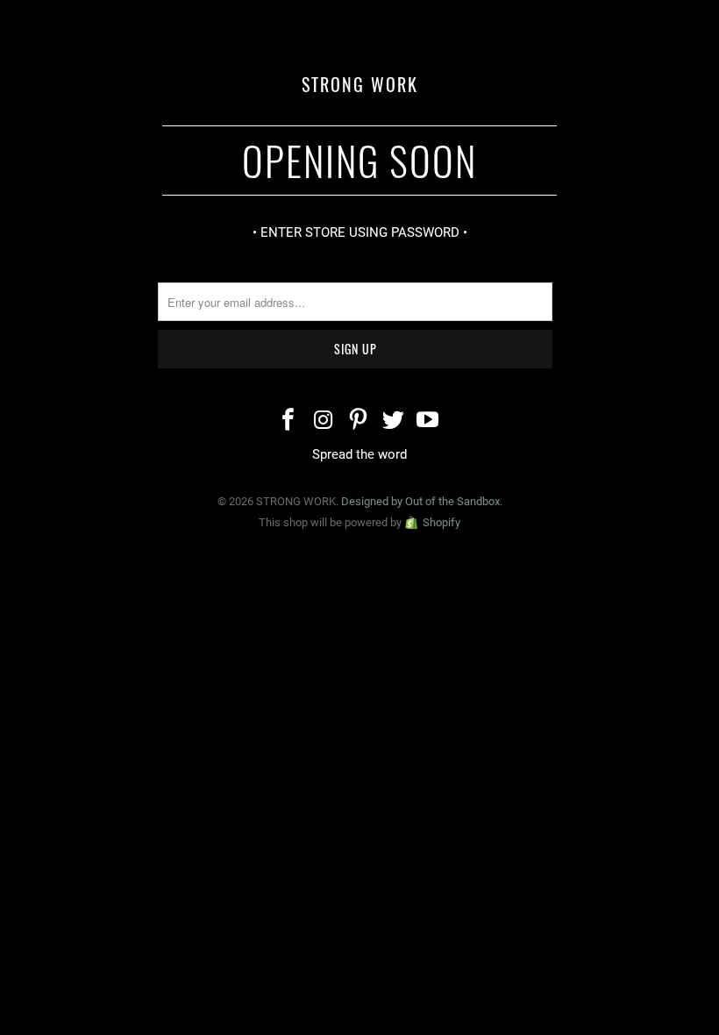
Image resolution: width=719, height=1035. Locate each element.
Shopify (441, 522)
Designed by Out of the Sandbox (420, 501)
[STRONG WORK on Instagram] (323, 421)
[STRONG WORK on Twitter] (394, 421)
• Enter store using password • (360, 232)
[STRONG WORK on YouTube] (429, 421)
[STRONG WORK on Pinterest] (359, 421)
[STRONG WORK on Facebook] (289, 421)
